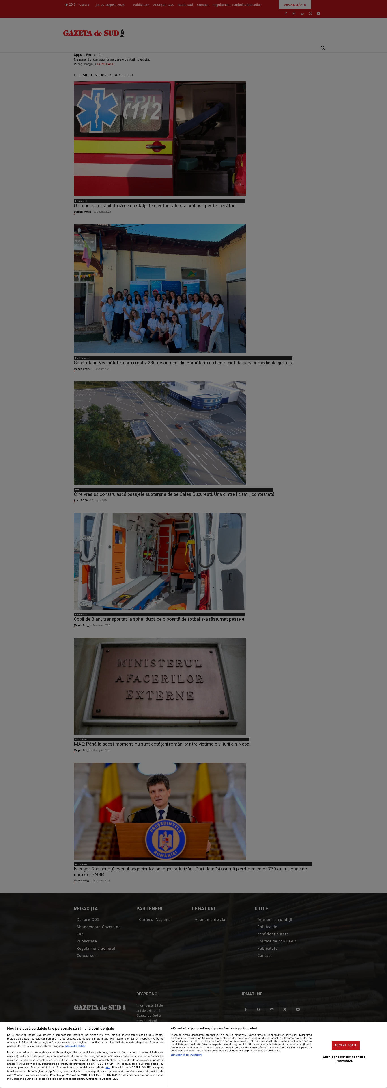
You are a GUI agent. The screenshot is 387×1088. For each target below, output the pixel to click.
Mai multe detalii (75, 1046)
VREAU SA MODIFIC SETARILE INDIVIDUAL (344, 1059)
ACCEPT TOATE (345, 1045)
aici (108, 1067)
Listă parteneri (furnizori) (187, 1054)
